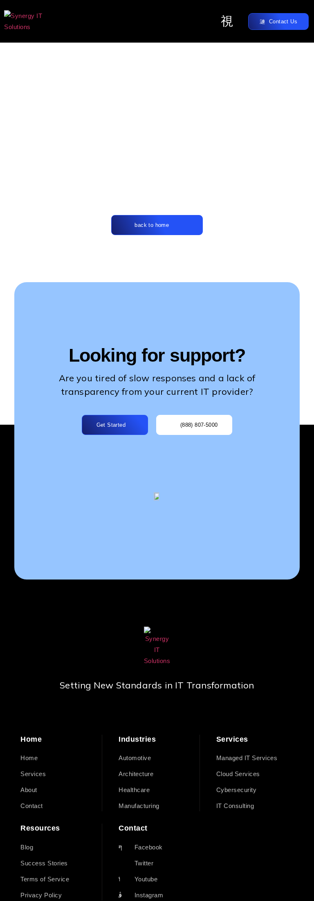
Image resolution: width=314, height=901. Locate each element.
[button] (227, 21)
